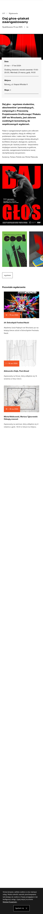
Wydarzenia (13, 13)
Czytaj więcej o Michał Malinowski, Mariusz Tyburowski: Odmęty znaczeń (21, 407)
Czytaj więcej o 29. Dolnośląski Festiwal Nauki (21, 313)
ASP (3, 13)
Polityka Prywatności (10, 902)
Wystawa (7, 275)
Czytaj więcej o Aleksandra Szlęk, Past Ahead (21, 360)
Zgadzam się (19, 908)
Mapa (6, 90)
